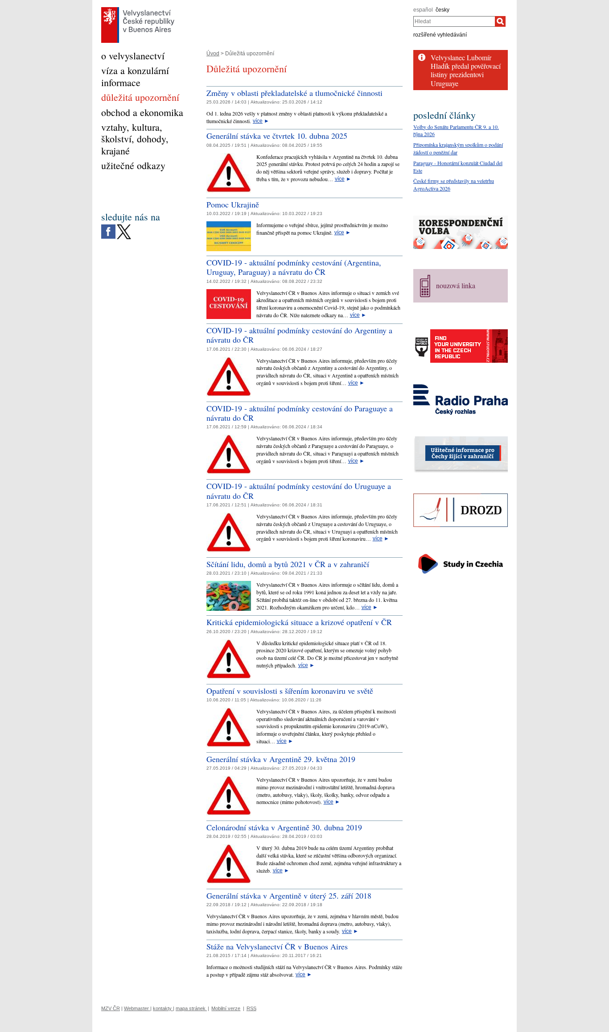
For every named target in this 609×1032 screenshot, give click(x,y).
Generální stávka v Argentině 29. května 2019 (280, 759)
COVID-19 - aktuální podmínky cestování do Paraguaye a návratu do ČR (299, 413)
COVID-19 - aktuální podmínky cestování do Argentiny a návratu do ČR (299, 335)
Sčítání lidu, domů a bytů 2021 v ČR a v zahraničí (287, 564)
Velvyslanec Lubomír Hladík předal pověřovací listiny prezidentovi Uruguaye (466, 70)
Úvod (212, 53)
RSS (251, 1008)
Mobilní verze (225, 1008)
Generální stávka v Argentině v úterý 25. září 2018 (288, 895)
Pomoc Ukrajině (232, 204)
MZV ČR (110, 1008)
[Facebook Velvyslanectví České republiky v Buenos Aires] (108, 227)
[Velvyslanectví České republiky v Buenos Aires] (137, 9)
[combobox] (454, 21)
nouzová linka (455, 285)
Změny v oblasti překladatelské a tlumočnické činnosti (294, 92)
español (423, 10)
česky (442, 10)
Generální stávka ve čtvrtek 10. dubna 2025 (276, 135)
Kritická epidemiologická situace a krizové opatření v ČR (299, 622)
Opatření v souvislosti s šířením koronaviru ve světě (289, 690)
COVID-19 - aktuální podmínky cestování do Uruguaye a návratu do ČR (298, 491)
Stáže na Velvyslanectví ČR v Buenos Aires (277, 946)
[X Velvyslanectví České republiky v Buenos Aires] (124, 227)
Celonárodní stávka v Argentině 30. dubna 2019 (284, 827)
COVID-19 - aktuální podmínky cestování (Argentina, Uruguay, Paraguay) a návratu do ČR (293, 267)
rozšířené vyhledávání (440, 34)
